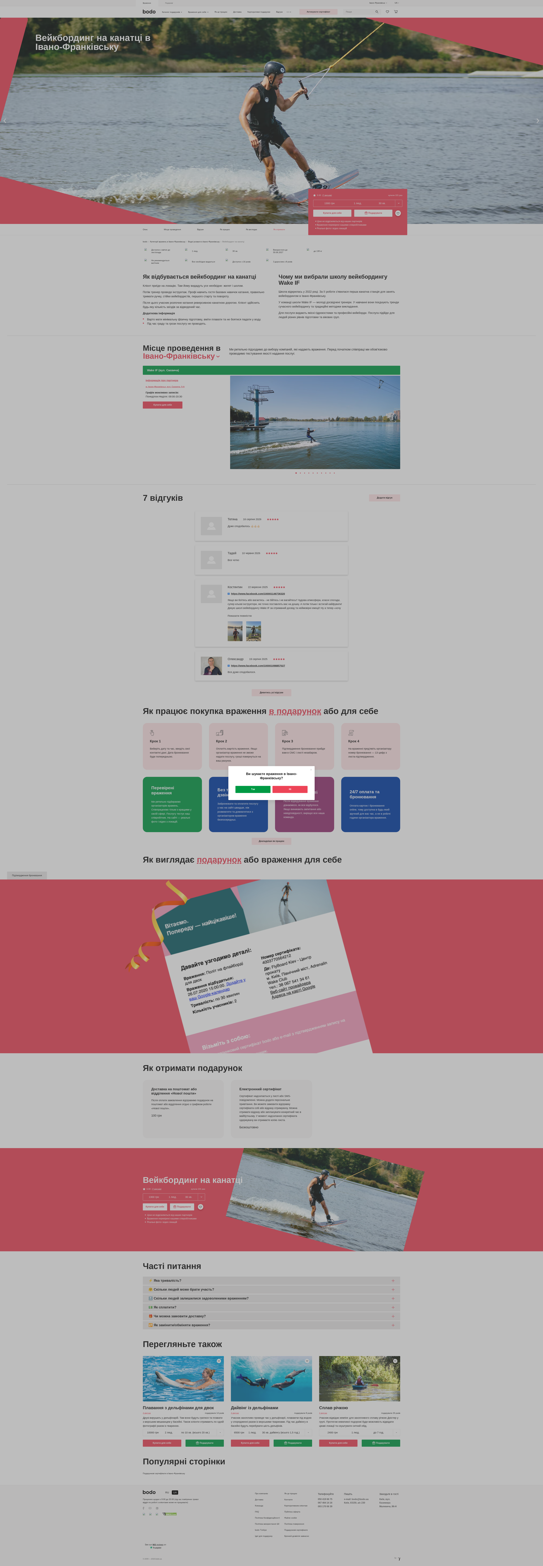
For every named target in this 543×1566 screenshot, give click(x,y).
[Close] (311, 769)
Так (253, 789)
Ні (290, 789)
